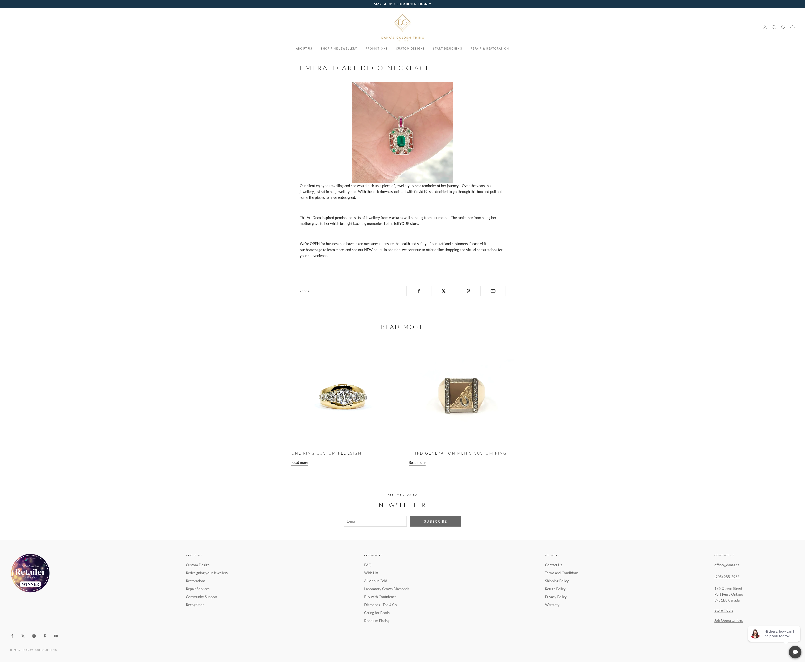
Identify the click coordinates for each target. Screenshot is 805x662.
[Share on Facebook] (419, 291)
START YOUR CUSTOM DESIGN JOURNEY (402, 4)
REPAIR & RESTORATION (490, 48)
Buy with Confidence (380, 597)
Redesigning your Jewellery (207, 573)
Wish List (371, 573)
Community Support (201, 597)
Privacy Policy (556, 597)
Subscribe (435, 521)
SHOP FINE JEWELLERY (339, 48)
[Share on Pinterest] (468, 291)
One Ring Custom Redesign (326, 453)
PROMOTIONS (377, 48)
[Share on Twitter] (443, 291)
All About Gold (375, 581)
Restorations (195, 581)
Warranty (552, 605)
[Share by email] (493, 291)
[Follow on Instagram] (34, 636)
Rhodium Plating (377, 621)
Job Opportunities (728, 620)
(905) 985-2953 (727, 576)
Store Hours (723, 610)
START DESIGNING (447, 48)
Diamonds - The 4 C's (380, 605)
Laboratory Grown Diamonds (386, 589)
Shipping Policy (557, 581)
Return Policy (555, 589)
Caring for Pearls (377, 613)
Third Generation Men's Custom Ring (458, 453)
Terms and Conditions (561, 573)
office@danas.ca (726, 565)
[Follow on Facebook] (12, 636)
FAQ (367, 565)
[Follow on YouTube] (56, 636)
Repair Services (197, 589)
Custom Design (197, 565)
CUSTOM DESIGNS (410, 48)
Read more (299, 462)
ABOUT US (304, 48)
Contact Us (553, 565)
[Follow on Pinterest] (45, 636)
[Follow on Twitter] (23, 636)
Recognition (195, 605)
